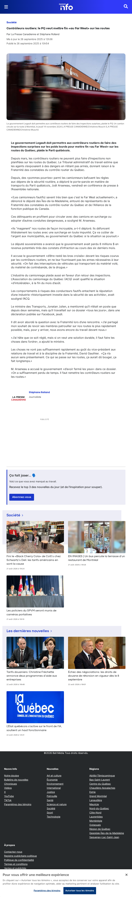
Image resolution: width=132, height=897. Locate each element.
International (54, 787)
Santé (50, 800)
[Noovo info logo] (66, 7)
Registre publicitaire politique (20, 855)
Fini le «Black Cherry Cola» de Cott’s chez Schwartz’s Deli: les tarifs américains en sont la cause (34, 560)
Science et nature (57, 804)
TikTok (8, 800)
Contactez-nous (13, 851)
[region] (66, 883)
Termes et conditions (16, 864)
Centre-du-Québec (100, 783)
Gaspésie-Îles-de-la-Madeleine (106, 833)
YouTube (9, 796)
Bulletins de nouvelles (16, 779)
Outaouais (95, 824)
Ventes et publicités (15, 868)
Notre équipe (11, 775)
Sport (50, 812)
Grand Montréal (98, 796)
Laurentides (96, 816)
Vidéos (8, 787)
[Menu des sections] (6, 6)
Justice (51, 792)
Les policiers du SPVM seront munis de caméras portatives (31, 613)
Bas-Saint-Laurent (99, 779)
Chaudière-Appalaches (102, 787)
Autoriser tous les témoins (79, 890)
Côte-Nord (95, 812)
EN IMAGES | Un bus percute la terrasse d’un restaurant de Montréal (96, 558)
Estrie (92, 792)
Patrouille (52, 796)
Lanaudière (95, 800)
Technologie (53, 816)
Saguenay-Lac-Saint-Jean (104, 837)
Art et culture (54, 775)
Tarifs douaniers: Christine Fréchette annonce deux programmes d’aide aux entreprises (32, 676)
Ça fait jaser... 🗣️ (22, 475)
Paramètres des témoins (17, 804)
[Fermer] (126, 875)
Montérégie (95, 820)
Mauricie (94, 804)
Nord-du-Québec (99, 808)
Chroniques (10, 783)
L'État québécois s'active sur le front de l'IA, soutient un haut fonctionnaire (34, 728)
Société (11, 22)
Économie (52, 779)
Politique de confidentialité (19, 859)
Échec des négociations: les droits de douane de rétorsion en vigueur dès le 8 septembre (93, 676)
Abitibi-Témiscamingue (102, 775)
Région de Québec (99, 828)
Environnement (55, 783)
